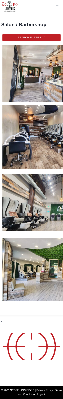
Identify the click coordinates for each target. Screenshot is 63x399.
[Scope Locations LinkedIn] (40, 380)
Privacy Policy (44, 390)
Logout (41, 394)
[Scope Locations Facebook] (23, 380)
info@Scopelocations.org (36, 373)
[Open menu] (57, 6)
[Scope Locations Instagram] (31, 380)
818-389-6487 (37, 367)
